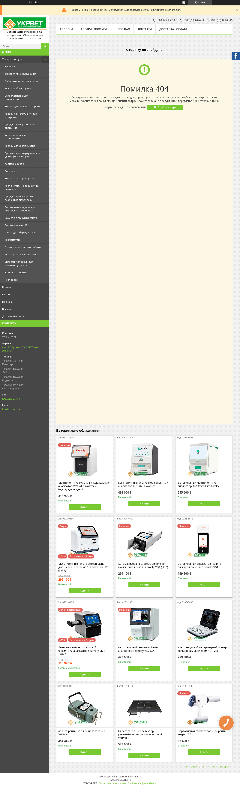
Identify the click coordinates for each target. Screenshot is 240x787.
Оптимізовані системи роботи (23, 247)
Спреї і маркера (167, 107)
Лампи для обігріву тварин (21, 232)
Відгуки (6, 309)
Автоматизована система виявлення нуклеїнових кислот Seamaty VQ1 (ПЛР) (143, 565)
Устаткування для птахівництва (15, 136)
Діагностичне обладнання (20, 73)
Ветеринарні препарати (19, 178)
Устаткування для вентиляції (22, 254)
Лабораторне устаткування (21, 81)
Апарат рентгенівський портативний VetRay (81, 732)
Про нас (7, 301)
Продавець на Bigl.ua (120, 780)
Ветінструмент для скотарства (23, 106)
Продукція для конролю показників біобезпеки (19, 198)
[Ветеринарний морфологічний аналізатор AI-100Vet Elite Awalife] (204, 460)
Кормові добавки (15, 163)
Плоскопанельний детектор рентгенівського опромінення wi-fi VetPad (140, 734)
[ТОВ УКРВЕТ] (24, 23)
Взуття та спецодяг (16, 272)
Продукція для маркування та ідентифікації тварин (22, 154)
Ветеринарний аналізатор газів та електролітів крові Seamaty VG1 (199, 565)
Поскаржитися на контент (112, 783)
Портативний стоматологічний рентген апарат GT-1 (203, 732)
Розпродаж (11, 279)
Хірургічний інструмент (18, 88)
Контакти (144, 29)
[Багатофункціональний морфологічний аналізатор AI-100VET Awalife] (144, 460)
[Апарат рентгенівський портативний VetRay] (84, 708)
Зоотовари (11, 171)
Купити (84, 507)
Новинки (10, 66)
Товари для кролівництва (20, 145)
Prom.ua (138, 776)
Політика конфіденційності (142, 783)
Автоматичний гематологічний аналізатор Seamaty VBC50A (138, 649)
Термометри (12, 239)
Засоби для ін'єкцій (16, 225)
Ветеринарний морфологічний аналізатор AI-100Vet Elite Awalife (199, 484)
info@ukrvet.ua (11, 409)
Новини (6, 287)
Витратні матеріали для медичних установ (19, 263)
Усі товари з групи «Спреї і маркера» (207, 766)
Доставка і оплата (13, 316)
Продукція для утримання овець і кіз (20, 126)
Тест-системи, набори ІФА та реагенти (22, 187)
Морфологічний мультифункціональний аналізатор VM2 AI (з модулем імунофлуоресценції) (83, 486)
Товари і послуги (12, 59)
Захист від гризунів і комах (21, 217)
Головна (66, 29)
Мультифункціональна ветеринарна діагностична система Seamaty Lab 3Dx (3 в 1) (83, 567)
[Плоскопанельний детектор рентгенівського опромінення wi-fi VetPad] (144, 708)
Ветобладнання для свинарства (16, 97)
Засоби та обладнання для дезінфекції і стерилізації (21, 208)
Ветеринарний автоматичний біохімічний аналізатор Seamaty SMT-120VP (82, 651)
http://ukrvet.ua (11, 399)
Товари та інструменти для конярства (21, 115)
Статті (6, 294)
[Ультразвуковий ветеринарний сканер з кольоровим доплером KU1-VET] (204, 625)
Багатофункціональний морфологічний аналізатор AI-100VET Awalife (143, 484)
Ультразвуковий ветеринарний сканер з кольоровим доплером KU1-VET (203, 649)
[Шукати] (45, 46)
